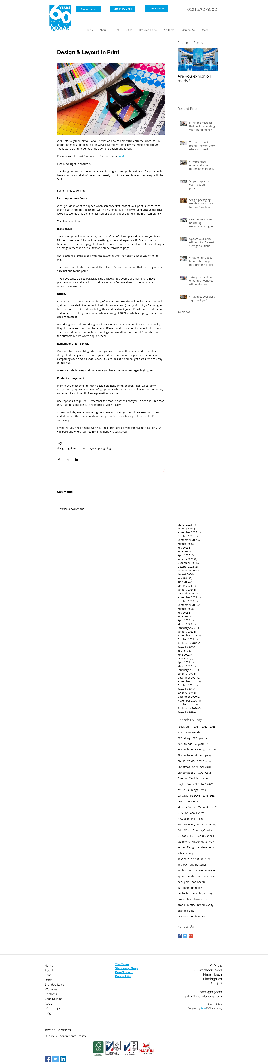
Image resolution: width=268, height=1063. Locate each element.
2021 (196, 726)
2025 (205, 732)
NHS (180, 813)
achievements (206, 847)
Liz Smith (192, 801)
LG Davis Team (199, 795)
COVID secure (205, 761)
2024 (180, 732)
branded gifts (186, 910)
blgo (109, 448)
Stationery (184, 841)
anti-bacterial (198, 864)
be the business (187, 893)
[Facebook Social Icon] (48, 1059)
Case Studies (53, 999)
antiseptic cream (205, 870)
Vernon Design (186, 847)
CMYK (181, 761)
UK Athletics (199, 841)
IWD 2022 (207, 784)
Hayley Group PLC (188, 784)
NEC (214, 807)
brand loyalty (205, 905)
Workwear (52, 989)
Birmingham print (206, 749)
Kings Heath (198, 790)
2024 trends (193, 732)
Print (201, 818)
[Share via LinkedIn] (76, 459)
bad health (198, 882)
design (61, 448)
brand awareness (198, 899)
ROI (192, 836)
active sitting (185, 853)
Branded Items (55, 984)
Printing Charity (202, 830)
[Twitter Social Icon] (55, 1059)
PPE (193, 818)
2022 (204, 726)
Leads (181, 801)
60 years (199, 744)
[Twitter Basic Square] (185, 936)
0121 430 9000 (202, 9)
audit (214, 876)
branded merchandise (191, 916)
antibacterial (185, 870)
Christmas (184, 767)
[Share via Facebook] (59, 459)
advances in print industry (194, 859)
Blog (48, 1013)
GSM (208, 772)
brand (82, 448)
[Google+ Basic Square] (191, 936)
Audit (48, 1003)
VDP (211, 841)
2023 (212, 726)
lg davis (72, 448)
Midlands (203, 807)
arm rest (203, 876)
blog (209, 893)
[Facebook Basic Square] (180, 936)
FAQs (200, 772)
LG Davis (183, 795)
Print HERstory (186, 824)
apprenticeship (187, 876)
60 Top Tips (53, 1008)
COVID (191, 761)
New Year (183, 818)
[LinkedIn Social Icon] (63, 1059)
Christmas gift (186, 772)
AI (208, 744)
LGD (212, 795)
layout (92, 448)
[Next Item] (211, 59)
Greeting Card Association (193, 778)
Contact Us (52, 994)
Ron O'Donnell (205, 836)
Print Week (184, 830)
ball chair (183, 887)
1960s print (184, 726)
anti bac (182, 864)
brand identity (186, 905)
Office (48, 980)
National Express (195, 813)
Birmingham (185, 749)
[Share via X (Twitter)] (67, 459)
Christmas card (201, 767)
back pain (183, 882)
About (49, 970)
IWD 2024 (183, 790)
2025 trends (185, 744)
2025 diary (184, 738)
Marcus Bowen (187, 807)
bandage (196, 887)
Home (49, 965)
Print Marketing (206, 824)
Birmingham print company (194, 755)
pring (101, 448)
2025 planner (201, 738)
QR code (183, 836)
